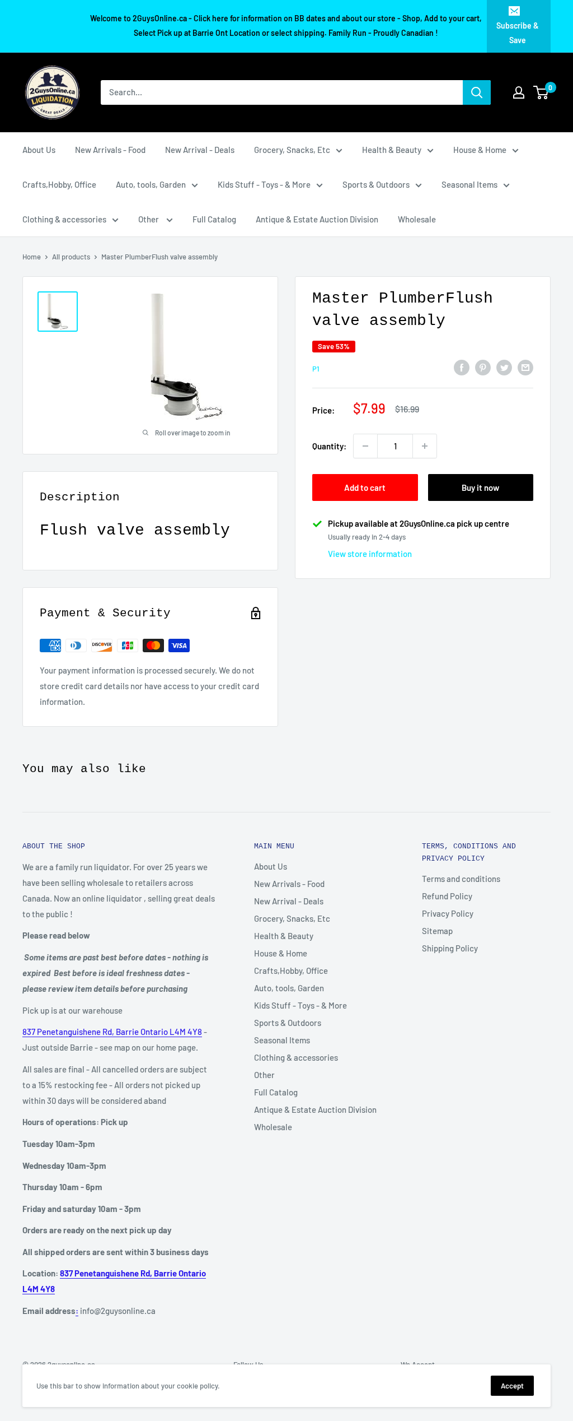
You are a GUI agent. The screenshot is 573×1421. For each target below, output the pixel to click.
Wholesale (417, 219)
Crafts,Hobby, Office (59, 184)
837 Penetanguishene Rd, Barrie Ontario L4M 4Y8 (112, 1032)
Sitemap (437, 931)
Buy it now (480, 487)
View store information (370, 554)
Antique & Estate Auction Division (317, 219)
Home (31, 256)
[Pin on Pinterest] (483, 367)
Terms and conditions (461, 879)
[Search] (477, 92)
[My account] (518, 92)
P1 (316, 368)
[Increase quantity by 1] (424, 446)
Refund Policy (447, 896)
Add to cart (365, 487)
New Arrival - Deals (199, 150)
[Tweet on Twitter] (504, 367)
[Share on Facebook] (461, 367)
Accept (512, 1385)
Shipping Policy (450, 948)
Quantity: (329, 446)
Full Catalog (214, 219)
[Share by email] (525, 367)
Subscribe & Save (517, 33)
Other (149, 219)
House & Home (479, 150)
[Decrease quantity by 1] (365, 446)
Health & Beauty (391, 150)
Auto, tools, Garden (151, 184)
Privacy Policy (447, 913)
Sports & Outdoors (376, 184)
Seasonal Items (469, 184)
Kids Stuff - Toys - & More (264, 184)
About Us (38, 150)
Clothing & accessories (64, 219)
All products (71, 256)
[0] (541, 92)
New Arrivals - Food (110, 150)
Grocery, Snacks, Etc (292, 150)
